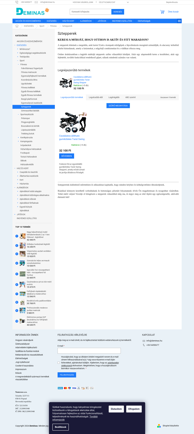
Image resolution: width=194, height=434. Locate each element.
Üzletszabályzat (107, 2)
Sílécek (23, 160)
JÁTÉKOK (21, 214)
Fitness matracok (29, 72)
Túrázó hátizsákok (28, 157)
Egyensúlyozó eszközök (31, 103)
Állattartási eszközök (29, 176)
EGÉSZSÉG (22, 45)
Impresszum (20, 369)
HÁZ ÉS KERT (23, 168)
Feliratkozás (67, 375)
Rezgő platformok (29, 99)
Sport (22, 60)
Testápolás (24, 57)
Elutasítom (116, 409)
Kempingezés (26, 141)
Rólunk (18, 373)
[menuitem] (28, 21)
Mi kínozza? (25, 49)
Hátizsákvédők (27, 164)
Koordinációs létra (29, 80)
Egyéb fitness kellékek (30, 91)
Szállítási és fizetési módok (27, 351)
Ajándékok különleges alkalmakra (34, 195)
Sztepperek (26, 107)
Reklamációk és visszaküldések (29, 355)
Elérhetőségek (21, 358)
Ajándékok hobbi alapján (30, 191)
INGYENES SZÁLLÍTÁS (27, 218)
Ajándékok (24, 210)
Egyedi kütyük (26, 207)
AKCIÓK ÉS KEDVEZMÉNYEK (29, 41)
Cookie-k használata (24, 366)
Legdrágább (114, 97)
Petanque (25, 118)
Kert (21, 180)
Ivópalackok (25, 145)
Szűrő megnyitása (118, 105)
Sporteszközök (27, 114)
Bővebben (66, 156)
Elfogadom (134, 409)
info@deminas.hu (154, 341)
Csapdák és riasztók (29, 172)
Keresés (118, 12)
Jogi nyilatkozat (22, 362)
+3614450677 (152, 345)
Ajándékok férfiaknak (29, 203)
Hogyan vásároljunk (83, 2)
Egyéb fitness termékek (31, 95)
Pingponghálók (28, 122)
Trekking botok (27, 133)
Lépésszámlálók (28, 130)
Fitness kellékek (28, 87)
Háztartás (24, 184)
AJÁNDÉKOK (22, 187)
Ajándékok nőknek (28, 199)
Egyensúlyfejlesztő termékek (33, 76)
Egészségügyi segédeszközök (33, 53)
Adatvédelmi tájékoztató (26, 347)
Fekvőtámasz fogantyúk (32, 68)
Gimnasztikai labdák (30, 111)
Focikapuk (25, 153)
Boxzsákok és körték (30, 126)
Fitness (23, 64)
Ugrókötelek (26, 84)
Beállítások (60, 427)
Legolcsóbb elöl (96, 97)
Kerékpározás (26, 137)
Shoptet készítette (171, 426)
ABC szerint (130, 97)
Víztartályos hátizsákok (30, 149)
